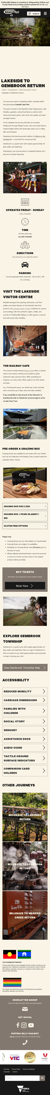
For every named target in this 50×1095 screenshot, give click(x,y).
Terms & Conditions (29, 1069)
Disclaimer (7, 1072)
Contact (14, 1072)
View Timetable (25, 213)
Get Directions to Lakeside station (25, 256)
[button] (25, 506)
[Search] (42, 1078)
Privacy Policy (16, 1069)
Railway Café (29, 370)
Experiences (12, 89)
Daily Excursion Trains (27, 89)
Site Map (6, 1069)
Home (4, 89)
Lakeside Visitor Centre (21, 308)
